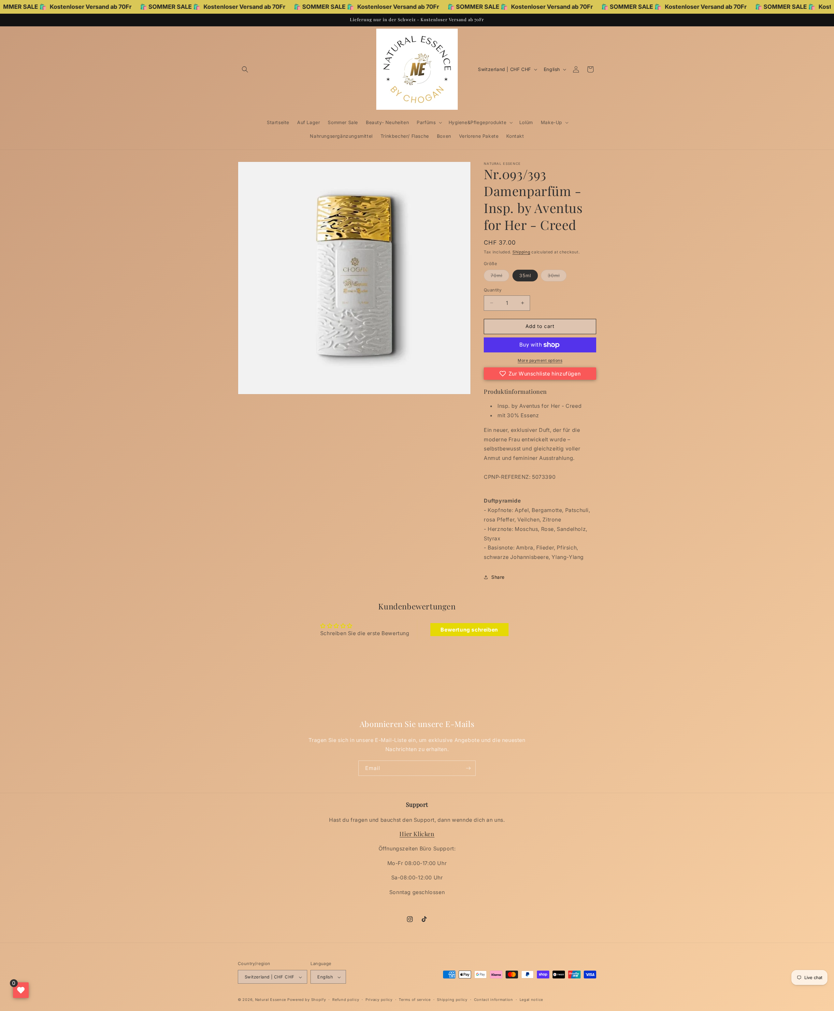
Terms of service (414, 999)
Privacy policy (379, 999)
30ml (557, 276)
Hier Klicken (416, 834)
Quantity (492, 289)
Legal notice (531, 999)
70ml (500, 276)
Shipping (521, 251)
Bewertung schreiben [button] (469, 629)
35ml (525, 275)
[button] (245, 69)
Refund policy (345, 999)
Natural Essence (271, 1000)
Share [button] (498, 577)
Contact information (493, 999)
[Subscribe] (468, 768)
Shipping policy (452, 999)
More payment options (540, 360)
